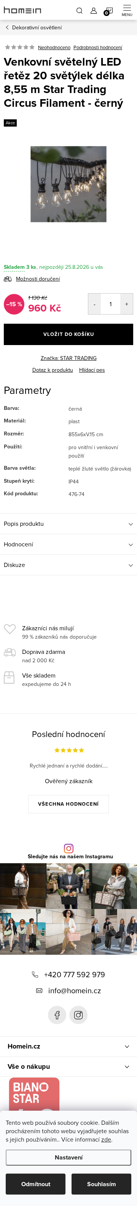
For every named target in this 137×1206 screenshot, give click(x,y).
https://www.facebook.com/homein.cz (57, 1015)
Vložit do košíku (68, 334)
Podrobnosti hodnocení (97, 47)
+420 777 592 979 (74, 974)
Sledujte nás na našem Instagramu (70, 856)
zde (106, 1139)
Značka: (69, 358)
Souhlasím (101, 1184)
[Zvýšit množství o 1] (126, 304)
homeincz (78, 1015)
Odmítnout (35, 1184)
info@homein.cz (74, 990)
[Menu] (127, 10)
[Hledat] (79, 10)
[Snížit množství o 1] (94, 304)
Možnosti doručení (38, 279)
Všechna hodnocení (68, 804)
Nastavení (69, 1157)
